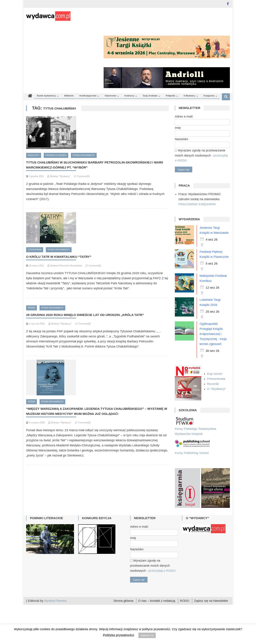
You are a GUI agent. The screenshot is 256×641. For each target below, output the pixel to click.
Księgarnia (209, 96)
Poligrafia (170, 96)
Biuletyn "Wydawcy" (60, 176)
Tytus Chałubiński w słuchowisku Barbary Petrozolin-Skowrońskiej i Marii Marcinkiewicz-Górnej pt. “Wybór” (94, 165)
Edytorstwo (110, 96)
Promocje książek (56, 155)
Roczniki (213, 384)
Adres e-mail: (184, 116)
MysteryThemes (55, 604)
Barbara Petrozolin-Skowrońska (66, 265)
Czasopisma (34, 249)
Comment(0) (83, 176)
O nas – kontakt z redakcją (156, 604)
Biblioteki (68, 96)
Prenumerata (216, 379)
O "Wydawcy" (217, 389)
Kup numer (214, 374)
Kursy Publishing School (192, 453)
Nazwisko (181, 139)
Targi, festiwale (150, 96)
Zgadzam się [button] (147, 635)
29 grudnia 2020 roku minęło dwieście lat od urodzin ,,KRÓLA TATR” (85, 315)
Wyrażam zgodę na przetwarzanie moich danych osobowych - (201, 155)
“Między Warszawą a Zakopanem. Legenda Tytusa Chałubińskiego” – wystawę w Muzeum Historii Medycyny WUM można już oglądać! (96, 411)
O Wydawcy (189, 96)
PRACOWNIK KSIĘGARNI (197, 204)
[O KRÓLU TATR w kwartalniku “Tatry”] (97, 227)
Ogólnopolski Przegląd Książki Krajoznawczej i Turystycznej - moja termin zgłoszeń (213, 334)
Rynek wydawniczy (46, 96)
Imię (178, 128)
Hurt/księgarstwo (87, 96)
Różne (31, 308)
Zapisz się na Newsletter (211, 604)
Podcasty (33, 155)
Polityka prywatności (118, 635)
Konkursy (129, 96)
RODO (184, 604)
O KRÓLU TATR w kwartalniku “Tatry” (58, 257)
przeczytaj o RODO (162, 574)
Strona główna (123, 604)
